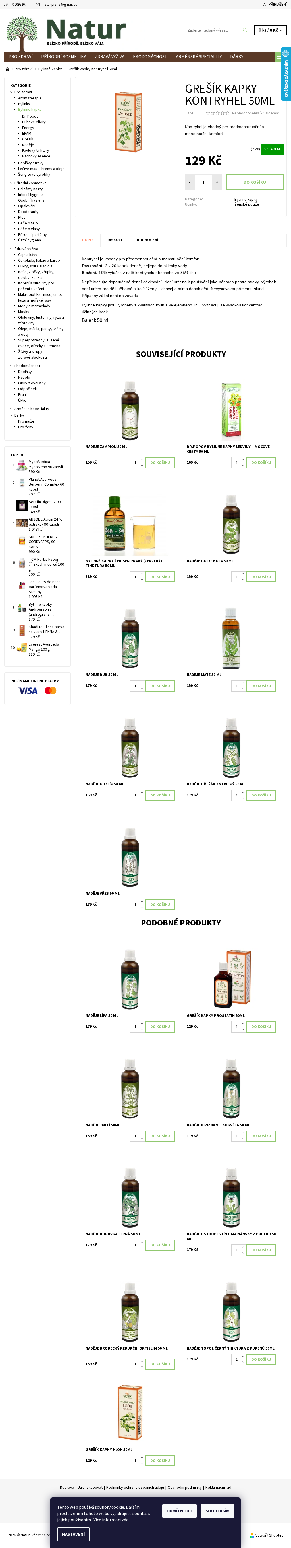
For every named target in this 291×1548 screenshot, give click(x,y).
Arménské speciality (199, 57)
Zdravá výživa (109, 57)
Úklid (22, 400)
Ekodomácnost (150, 57)
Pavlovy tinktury (35, 150)
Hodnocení (147, 240)
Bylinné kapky (246, 199)
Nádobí (24, 377)
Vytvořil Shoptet (269, 1535)
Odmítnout (179, 1511)
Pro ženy (25, 427)
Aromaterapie (30, 98)
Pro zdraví (21, 57)
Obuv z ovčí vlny (32, 383)
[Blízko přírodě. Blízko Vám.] (7, 69)
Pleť (21, 217)
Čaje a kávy (27, 255)
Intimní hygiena (30, 195)
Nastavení (73, 1534)
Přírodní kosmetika (63, 57)
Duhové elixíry (34, 122)
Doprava (67, 1488)
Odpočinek (27, 389)
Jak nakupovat (90, 1488)
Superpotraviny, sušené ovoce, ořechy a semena (39, 343)
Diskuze (115, 240)
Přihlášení (278, 4)
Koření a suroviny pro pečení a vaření (36, 286)
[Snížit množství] (143, 465)
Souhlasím (217, 1511)
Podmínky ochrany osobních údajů (135, 1488)
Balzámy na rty (30, 189)
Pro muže (26, 421)
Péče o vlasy (29, 229)
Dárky (236, 57)
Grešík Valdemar (265, 113)
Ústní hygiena (29, 240)
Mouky (23, 312)
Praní (22, 395)
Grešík (27, 139)
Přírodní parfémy (32, 234)
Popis (87, 240)
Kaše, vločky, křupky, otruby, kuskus (36, 274)
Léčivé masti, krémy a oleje (41, 169)
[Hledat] (245, 30)
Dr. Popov (30, 116)
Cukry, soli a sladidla (35, 266)
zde (125, 1520)
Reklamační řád (218, 1488)
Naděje (28, 145)
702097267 (18, 4)
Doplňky (25, 372)
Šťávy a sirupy (30, 352)
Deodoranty (28, 212)
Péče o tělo (28, 223)
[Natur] (75, 30)
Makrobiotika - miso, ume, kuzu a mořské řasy (40, 297)
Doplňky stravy (30, 163)
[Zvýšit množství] (143, 460)
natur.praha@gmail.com (62, 4)
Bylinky (24, 104)
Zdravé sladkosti (32, 357)
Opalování (26, 206)
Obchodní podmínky (185, 1488)
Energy (28, 128)
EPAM (26, 133)
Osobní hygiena (31, 200)
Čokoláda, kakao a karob (39, 260)
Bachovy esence (36, 156)
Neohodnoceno (245, 113)
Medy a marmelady (34, 306)
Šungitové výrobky (34, 174)
